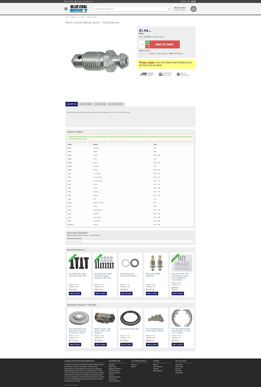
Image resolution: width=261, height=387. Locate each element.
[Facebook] (192, 2)
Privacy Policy (113, 379)
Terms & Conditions (114, 381)
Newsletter (178, 371)
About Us (111, 375)
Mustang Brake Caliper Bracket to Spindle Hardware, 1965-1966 (103, 276)
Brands (155, 364)
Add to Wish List (177, 53)
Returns (133, 366)
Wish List (178, 368)
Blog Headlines (157, 371)
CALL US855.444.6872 (185, 74)
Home (67, 17)
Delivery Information (115, 377)
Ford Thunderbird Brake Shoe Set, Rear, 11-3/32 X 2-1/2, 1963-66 (181, 331)
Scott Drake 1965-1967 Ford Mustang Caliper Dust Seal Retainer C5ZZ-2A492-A (180, 277)
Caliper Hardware (92, 17)
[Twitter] (194, 2)
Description (71, 104)
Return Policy (112, 366)
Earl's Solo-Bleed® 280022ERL (153, 275)
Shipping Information (115, 368)
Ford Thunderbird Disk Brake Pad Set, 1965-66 (155, 330)
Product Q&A (100, 104)
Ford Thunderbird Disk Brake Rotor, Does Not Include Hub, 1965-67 (77, 331)
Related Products (116, 104)
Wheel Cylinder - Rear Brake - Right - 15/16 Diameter (103, 331)
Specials (155, 368)
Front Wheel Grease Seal (129, 329)
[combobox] (130, 241)
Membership (179, 373)
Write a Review (162, 53)
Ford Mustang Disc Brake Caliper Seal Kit (128, 275)
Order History (179, 366)
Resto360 (111, 364)
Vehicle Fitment (85, 104)
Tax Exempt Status (114, 371)
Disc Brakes (81, 17)
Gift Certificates (157, 366)
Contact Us (79, 1)
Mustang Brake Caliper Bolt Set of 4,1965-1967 (78, 275)
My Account (178, 364)
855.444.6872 (70, 1)
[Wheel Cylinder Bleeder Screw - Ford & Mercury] (100, 61)
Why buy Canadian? (114, 373)
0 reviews (152, 53)
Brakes (73, 17)
